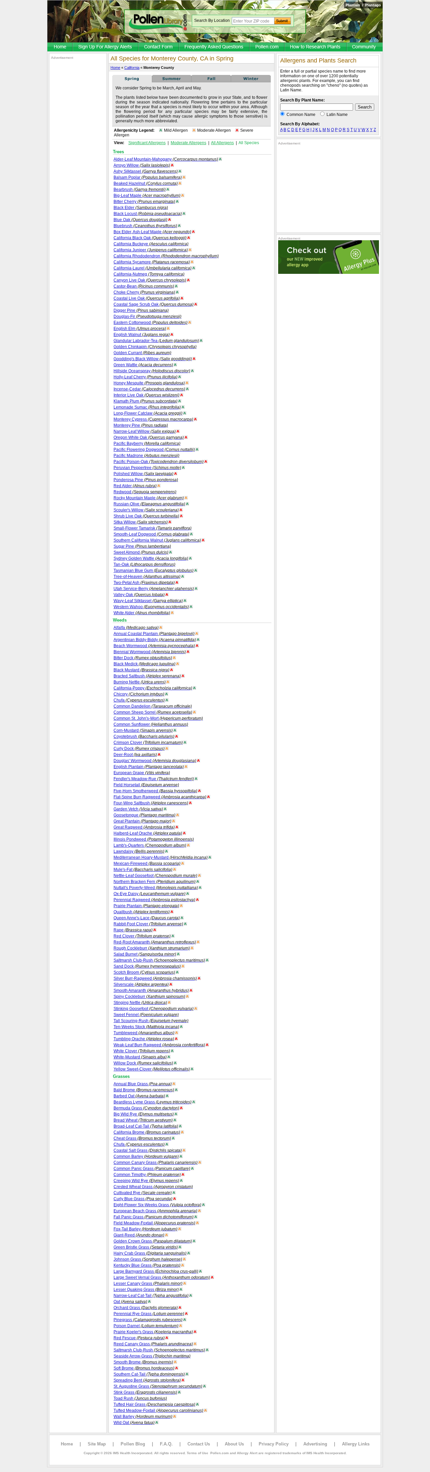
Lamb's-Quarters (150, 845)
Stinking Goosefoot (154, 1008)
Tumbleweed (144, 1033)
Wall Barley (143, 1416)
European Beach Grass (155, 1211)
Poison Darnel (146, 1325)
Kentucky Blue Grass (147, 1265)
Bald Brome (144, 1090)
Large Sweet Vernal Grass (162, 1277)
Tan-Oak (144, 564)
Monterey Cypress (153, 419)
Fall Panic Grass (154, 1217)
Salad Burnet (145, 954)
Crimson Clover (148, 742)
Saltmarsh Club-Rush (159, 960)
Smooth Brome (143, 1362)
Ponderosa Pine (146, 479)
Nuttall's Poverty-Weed (156, 887)
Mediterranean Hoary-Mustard (161, 857)
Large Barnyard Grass (156, 1271)
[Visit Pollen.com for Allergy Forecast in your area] (267, 47)
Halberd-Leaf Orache (148, 833)
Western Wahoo (151, 606)
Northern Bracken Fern (155, 881)
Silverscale (141, 984)
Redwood (145, 492)
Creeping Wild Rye (146, 1180)
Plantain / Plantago (363, 5)
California (131, 68)
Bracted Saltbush (147, 676)
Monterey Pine (141, 425)
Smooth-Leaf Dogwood (151, 534)
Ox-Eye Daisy (149, 893)
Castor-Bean (144, 286)
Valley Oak (139, 594)
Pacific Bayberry (147, 443)
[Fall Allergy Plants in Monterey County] (211, 81)
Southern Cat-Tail (149, 1374)
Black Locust (148, 213)
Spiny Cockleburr (149, 996)
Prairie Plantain (146, 905)
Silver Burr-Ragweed (155, 978)
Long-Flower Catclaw (148, 413)
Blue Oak (140, 219)
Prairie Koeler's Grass (153, 1332)
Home (115, 68)
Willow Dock (143, 1063)
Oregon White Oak (149, 437)
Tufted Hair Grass (154, 1404)
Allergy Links (356, 1443)
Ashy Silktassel (146, 171)
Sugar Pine (142, 546)
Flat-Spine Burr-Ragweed (160, 797)
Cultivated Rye (143, 1192)
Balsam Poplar (148, 177)
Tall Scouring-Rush (151, 1020)
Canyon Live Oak (150, 280)
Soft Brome (144, 1368)
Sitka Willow (141, 522)
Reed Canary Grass (153, 1344)
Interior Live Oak (146, 395)
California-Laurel (152, 268)
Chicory (139, 694)
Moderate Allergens (188, 142)
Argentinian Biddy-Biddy (155, 639)
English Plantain (149, 766)
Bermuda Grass (146, 1108)
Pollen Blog (133, 1443)
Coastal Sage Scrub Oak (154, 304)
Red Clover (142, 936)
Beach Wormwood (154, 645)
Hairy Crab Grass (150, 1253)
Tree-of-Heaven (147, 576)
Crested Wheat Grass (153, 1186)
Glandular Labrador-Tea (156, 340)
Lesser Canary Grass (148, 1283)
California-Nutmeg (149, 274)
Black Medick (144, 664)
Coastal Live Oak (147, 298)
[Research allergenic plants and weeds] (60, 47)
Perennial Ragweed (154, 899)
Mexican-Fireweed (147, 863)
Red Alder (135, 485)
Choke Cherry (144, 292)
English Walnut (142, 334)
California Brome (147, 1132)
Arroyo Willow (142, 165)
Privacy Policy (274, 1443)
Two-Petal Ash (144, 582)
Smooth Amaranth (151, 990)
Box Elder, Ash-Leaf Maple (152, 231)
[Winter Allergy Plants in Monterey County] (251, 81)
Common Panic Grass (152, 1168)
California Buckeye (151, 244)
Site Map (97, 1443)
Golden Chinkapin (155, 346)
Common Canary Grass (156, 1162)
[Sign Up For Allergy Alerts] (106, 47)
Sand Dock (147, 966)
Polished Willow (143, 473)
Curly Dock (139, 748)
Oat (130, 1301)
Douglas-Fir (147, 316)
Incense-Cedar (149, 389)
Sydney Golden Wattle (151, 558)
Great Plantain (142, 821)
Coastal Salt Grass (148, 1150)
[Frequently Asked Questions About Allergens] (214, 47)
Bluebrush (145, 225)
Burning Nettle (140, 682)
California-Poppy (153, 688)
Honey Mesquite (149, 383)
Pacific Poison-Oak (159, 461)
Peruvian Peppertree (147, 467)
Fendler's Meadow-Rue (154, 778)
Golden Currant (142, 352)
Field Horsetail (146, 785)
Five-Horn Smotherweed (155, 791)
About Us (234, 1443)
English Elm (140, 328)
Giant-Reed (139, 1235)
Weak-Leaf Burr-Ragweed (159, 1045)
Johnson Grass (148, 1259)
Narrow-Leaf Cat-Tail (151, 1295)
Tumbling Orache (144, 1039)
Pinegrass (148, 1319)
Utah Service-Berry (154, 588)
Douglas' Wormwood (155, 760)
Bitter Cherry (144, 201)
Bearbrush (140, 189)
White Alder (142, 613)
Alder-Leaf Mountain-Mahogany (166, 159)
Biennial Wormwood (150, 651)
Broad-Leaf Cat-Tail (146, 1126)
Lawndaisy (139, 851)
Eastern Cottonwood (150, 322)
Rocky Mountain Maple (149, 498)
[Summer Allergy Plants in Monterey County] (171, 81)
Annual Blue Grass (143, 1084)
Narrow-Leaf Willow (145, 431)
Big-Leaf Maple (147, 195)
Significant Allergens (147, 142)
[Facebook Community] (365, 47)
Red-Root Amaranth (155, 942)
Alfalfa (136, 627)
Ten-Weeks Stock (146, 1026)
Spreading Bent (147, 1380)
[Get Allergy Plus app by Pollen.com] (328, 272)
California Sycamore (152, 262)
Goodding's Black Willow (153, 358)
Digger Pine (141, 310)
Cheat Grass (142, 1138)
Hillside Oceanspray (152, 371)
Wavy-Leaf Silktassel (148, 600)
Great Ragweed (144, 827)
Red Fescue (139, 1338)
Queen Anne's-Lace (147, 918)
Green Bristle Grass (146, 1247)
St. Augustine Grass (158, 1386)
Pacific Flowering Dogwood (154, 449)
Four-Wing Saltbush (151, 803)
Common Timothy (147, 1174)
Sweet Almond (141, 552)
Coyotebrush (144, 736)
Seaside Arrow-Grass (152, 1356)
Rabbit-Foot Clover (148, 924)
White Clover (142, 1051)
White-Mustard (140, 1057)
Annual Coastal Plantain (154, 633)
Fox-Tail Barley (145, 1229)
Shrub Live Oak (146, 516)
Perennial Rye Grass (149, 1313)
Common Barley (146, 1156)
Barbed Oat (139, 1096)
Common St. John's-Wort (158, 718)
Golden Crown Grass (153, 1241)
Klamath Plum (145, 401)
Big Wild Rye (144, 1114)
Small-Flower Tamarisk (152, 528)
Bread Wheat (143, 1120)
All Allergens (222, 142)
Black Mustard (141, 670)
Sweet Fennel (146, 1014)
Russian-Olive (149, 504)
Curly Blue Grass (143, 1198)
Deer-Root (135, 754)
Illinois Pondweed (154, 839)
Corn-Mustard (143, 730)
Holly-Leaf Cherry (145, 377)
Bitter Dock (143, 658)
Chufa (139, 700)
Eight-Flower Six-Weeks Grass (157, 1205)
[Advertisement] (78, 160)
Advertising (315, 1443)
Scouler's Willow (146, 510)
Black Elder (141, 207)
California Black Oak (150, 238)
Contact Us (198, 1443)
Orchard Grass (146, 1307)
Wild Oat (134, 1422)
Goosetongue (144, 815)
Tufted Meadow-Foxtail (158, 1410)
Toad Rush (140, 1398)
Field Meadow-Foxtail (154, 1223)
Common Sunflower (151, 724)
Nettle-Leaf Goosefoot (155, 875)
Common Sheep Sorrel (153, 712)
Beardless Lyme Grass (152, 1102)
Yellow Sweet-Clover (152, 1069)
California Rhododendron (166, 256)
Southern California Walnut (157, 540)
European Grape (142, 772)
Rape (133, 930)
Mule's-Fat (143, 869)
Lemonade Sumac (147, 407)
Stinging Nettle (140, 1002)
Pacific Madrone (146, 455)
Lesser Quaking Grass (146, 1289)
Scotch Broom (144, 972)
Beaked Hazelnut (146, 183)
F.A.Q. (166, 1443)
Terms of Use (197, 1453)
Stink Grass (145, 1392)
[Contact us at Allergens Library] (159, 47)
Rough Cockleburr (152, 948)
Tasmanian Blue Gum (154, 570)
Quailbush (142, 912)
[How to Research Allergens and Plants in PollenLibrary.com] (316, 47)
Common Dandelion (153, 706)
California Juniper (151, 250)
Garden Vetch (138, 809)
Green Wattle (143, 365)
